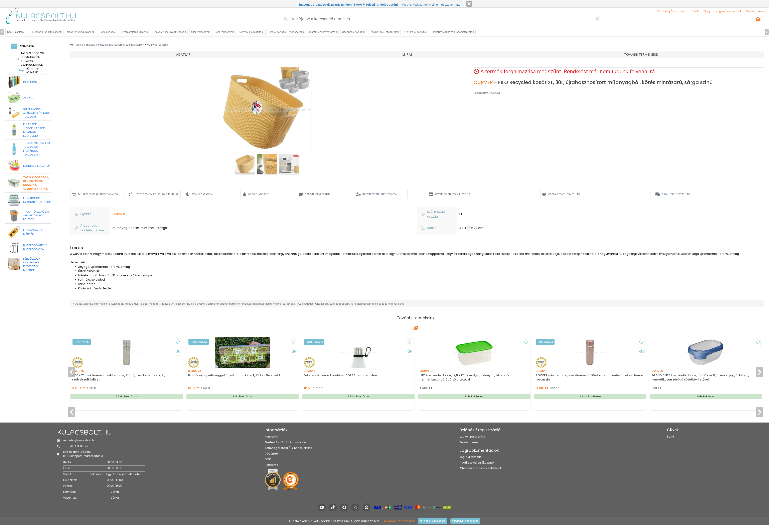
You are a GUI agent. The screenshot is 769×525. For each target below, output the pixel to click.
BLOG (670, 437)
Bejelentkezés (756, 11)
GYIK (696, 11)
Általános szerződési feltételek (481, 468)
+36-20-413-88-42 (76, 446)
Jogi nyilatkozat (470, 457)
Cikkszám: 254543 (487, 93)
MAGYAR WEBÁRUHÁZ (379, 194)
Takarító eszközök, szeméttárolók (453, 31)
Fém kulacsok (108, 31)
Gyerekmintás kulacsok (135, 31)
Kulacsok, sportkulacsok (47, 31)
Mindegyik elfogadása (465, 520)
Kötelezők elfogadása (433, 520)
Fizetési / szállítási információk (285, 442)
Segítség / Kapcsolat (672, 11)
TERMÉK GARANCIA (202, 194)
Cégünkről (272, 454)
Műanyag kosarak (157, 44)
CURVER (484, 82)
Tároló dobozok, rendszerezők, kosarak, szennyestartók (302, 31)
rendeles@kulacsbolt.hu (79, 440)
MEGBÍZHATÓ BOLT (258, 194)
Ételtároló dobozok (415, 31)
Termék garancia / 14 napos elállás (288, 448)
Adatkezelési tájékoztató (477, 463)
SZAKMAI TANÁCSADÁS (318, 194)
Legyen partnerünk (728, 11)
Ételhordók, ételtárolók (385, 31)
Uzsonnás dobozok (353, 31)
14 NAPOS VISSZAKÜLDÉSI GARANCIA (98, 194)
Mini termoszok (200, 31)
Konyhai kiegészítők (251, 31)
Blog (707, 11)
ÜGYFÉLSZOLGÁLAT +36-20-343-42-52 (156, 194)
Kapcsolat (271, 437)
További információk (399, 521)
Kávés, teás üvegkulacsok (170, 31)
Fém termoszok (224, 31)
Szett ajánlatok (16, 31)
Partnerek (271, 465)
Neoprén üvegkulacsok (81, 31)
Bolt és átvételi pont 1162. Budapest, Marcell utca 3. (83, 454)
